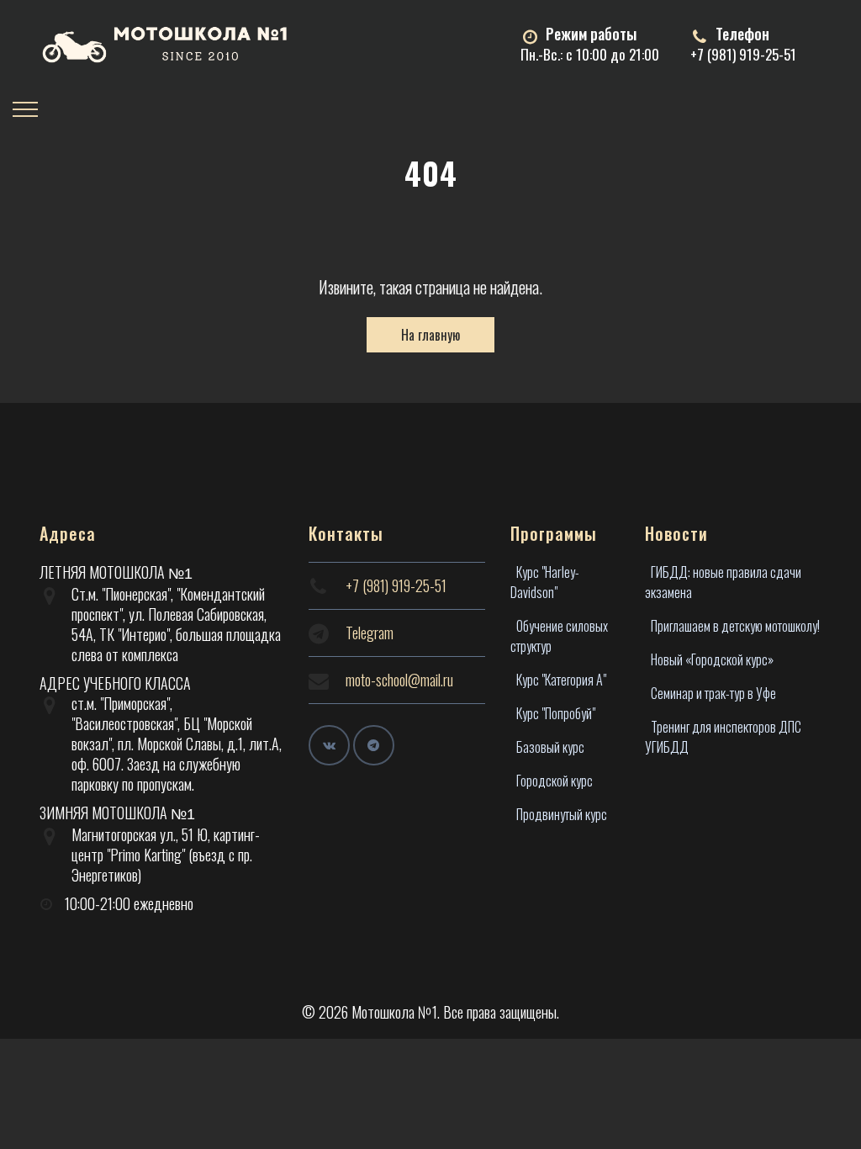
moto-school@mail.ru (399, 680)
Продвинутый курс (561, 814)
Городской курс (554, 780)
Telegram (370, 632)
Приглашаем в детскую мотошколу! (735, 626)
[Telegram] (373, 745)
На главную (430, 335)
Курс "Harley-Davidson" (544, 582)
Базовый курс (550, 747)
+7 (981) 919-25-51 (743, 54)
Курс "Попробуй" (555, 713)
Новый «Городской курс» (712, 659)
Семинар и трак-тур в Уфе (713, 693)
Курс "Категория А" (561, 680)
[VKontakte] (329, 745)
